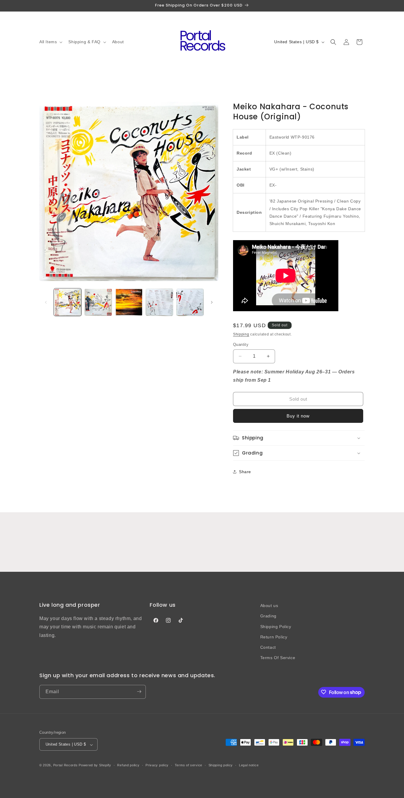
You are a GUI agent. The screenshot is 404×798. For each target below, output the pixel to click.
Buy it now (298, 415)
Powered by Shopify (95, 765)
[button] (50, 42)
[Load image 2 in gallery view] (98, 302)
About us (269, 605)
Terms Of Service (277, 657)
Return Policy (273, 636)
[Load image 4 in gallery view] (159, 302)
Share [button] (245, 471)
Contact (268, 647)
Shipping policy (221, 765)
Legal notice (248, 765)
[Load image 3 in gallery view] (129, 302)
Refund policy (128, 765)
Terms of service (188, 765)
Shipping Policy (275, 626)
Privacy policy (157, 765)
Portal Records (65, 765)
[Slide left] (45, 302)
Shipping (241, 334)
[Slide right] (211, 302)
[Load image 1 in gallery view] (67, 302)
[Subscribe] (139, 692)
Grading (268, 616)
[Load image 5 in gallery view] (190, 302)
